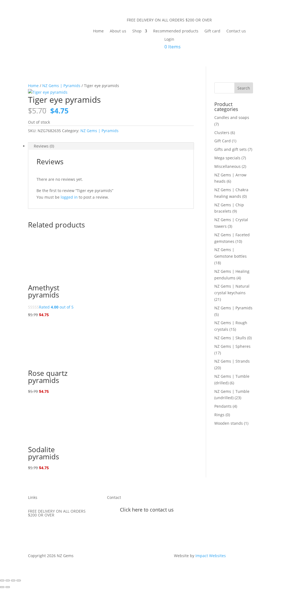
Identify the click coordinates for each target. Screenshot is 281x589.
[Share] (13, 580)
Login (169, 39)
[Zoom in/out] (2, 580)
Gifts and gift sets (230, 149)
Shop (137, 31)
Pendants (223, 406)
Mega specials (227, 157)
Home (98, 31)
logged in (69, 197)
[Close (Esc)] (18, 580)
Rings (219, 414)
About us (118, 31)
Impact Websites (210, 555)
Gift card (212, 31)
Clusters (221, 132)
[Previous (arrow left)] (2, 587)
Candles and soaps (231, 117)
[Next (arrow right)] (7, 587)
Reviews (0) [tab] (44, 146)
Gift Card (222, 140)
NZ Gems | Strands (232, 361)
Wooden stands (228, 423)
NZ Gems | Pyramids (61, 85)
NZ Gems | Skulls (230, 337)
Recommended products (175, 31)
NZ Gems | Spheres (232, 346)
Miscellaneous (227, 166)
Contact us (236, 31)
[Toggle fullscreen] (7, 580)
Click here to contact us (147, 509)
